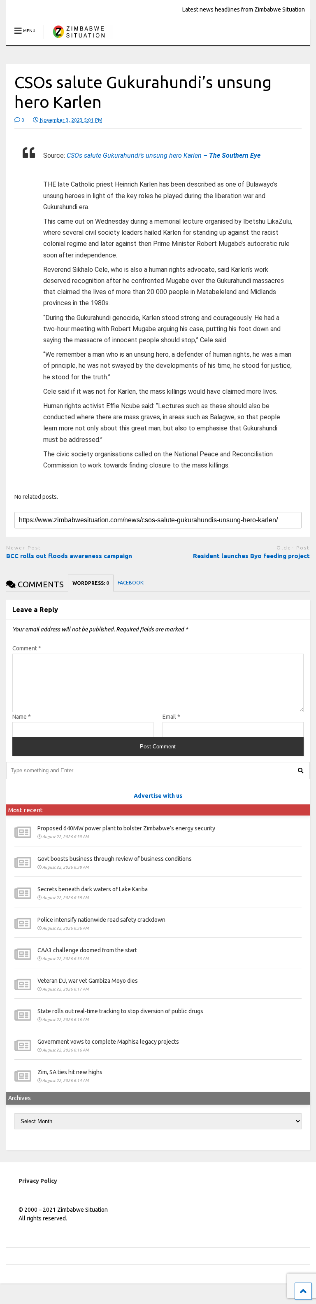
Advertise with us (158, 795)
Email (171, 716)
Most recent (25, 809)
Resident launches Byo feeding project (251, 555)
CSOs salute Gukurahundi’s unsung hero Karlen (163, 155)
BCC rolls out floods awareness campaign (70, 555)
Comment (26, 648)
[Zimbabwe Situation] (78, 39)
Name (21, 716)
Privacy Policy (38, 1181)
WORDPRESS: (90, 583)
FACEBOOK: (132, 582)
